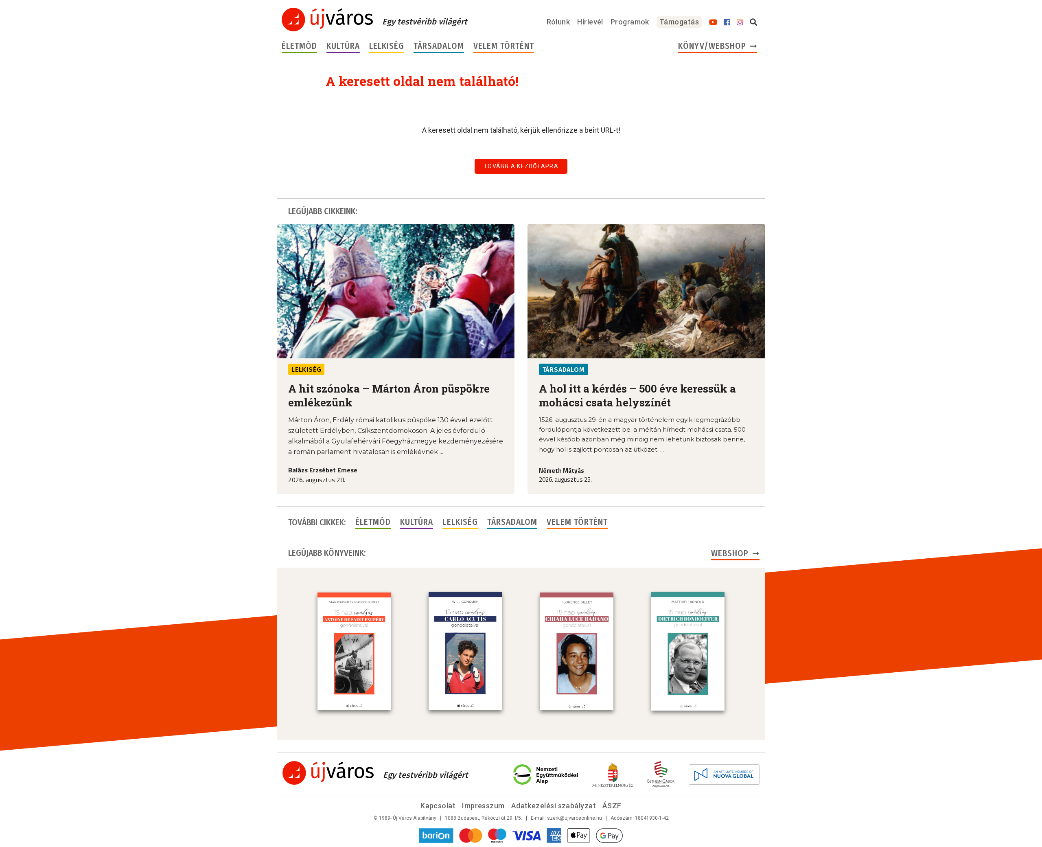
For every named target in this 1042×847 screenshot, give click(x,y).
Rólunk (558, 22)
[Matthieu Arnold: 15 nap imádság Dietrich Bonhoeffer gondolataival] (688, 651)
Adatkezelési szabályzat (553, 805)
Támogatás (679, 22)
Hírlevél (590, 22)
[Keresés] (753, 22)
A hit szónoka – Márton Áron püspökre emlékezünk (389, 395)
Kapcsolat (437, 805)
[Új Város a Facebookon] (727, 22)
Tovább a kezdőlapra (521, 166)
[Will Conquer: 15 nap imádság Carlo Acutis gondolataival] (465, 651)
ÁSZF (612, 805)
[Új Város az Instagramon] (740, 22)
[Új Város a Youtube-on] (713, 22)
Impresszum (483, 805)
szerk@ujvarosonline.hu (574, 818)
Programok (630, 22)
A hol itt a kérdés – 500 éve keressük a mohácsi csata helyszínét (637, 395)
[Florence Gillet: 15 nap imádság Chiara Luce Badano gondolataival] (576, 651)
